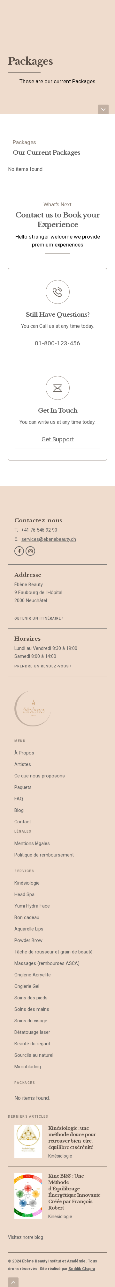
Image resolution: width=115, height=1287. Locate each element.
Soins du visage (30, 1021)
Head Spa (24, 894)
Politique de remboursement (44, 855)
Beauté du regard (32, 1044)
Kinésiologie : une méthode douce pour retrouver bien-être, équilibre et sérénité (72, 1137)
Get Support (58, 439)
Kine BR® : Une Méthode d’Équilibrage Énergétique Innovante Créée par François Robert (74, 1192)
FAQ (18, 799)
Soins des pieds (31, 998)
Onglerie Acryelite (32, 975)
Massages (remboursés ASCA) (47, 963)
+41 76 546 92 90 (39, 530)
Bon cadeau (26, 917)
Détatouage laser (32, 1032)
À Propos (24, 753)
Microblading (27, 1067)
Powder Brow (28, 940)
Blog (19, 810)
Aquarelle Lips (28, 929)
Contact (22, 822)
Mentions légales (32, 843)
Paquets (23, 787)
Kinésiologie (27, 883)
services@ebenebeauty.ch (48, 539)
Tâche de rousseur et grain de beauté (53, 952)
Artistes (22, 764)
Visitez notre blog (25, 1237)
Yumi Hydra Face (32, 906)
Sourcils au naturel (33, 1055)
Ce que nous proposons (39, 776)
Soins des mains (31, 1009)
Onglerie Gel (26, 986)
